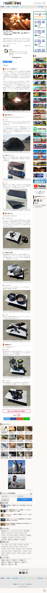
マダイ (6, 544)
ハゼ (30, 551)
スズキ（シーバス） (13, 546)
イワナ (13, 548)
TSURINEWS (22, 586)
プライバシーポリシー (22, 584)
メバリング (9, 533)
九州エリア (10, 564)
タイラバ (3, 535)
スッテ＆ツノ (18, 537)
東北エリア (8, 560)
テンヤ (24, 537)
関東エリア (15, 560)
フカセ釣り (28, 535)
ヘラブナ (29, 553)
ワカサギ (8, 553)
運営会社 (15, 584)
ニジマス (3, 548)
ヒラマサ (20, 544)
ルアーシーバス (23, 533)
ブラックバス (4, 555)
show (7, 65)
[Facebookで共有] (13, 418)
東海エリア (10, 562)
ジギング (22, 535)
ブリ (11, 544)
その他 (10, 61)
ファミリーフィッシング (17, 531)
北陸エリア (4, 562)
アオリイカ (29, 548)
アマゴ (8, 548)
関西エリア (17, 562)
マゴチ (3, 553)
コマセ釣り (4, 537)
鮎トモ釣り (26, 531)
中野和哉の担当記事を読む (16, 57)
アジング (16, 533)
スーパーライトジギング (12, 535)
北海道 (3, 560)
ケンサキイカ (4, 546)
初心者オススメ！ (5, 531)
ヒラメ (23, 548)
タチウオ (18, 548)
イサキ (14, 544)
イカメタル (10, 537)
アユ (26, 546)
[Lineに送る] (26, 418)
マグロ (19, 553)
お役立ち (5, 61)
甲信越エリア (22, 560)
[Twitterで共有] (7, 418)
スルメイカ (26, 544)
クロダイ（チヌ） (17, 551)
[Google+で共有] (20, 418)
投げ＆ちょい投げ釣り (13, 539)
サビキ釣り (22, 539)
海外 (16, 564)
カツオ (23, 553)
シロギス (25, 551)
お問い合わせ (29, 584)
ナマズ (21, 546)
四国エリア (4, 564)
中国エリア (24, 562)
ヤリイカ (14, 553)
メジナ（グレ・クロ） (6, 551)
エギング (3, 533)
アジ (2, 544)
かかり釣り (4, 539)
